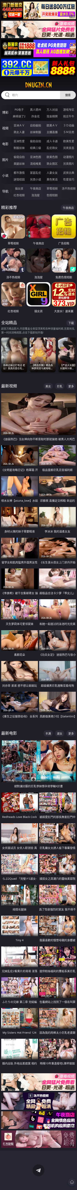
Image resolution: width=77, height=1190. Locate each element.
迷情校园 (19, 179)
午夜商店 (35, 188)
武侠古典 (68, 173)
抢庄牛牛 (68, 116)
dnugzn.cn (38, 85)
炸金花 (35, 116)
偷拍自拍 (35, 141)
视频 (5, 128)
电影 (5, 144)
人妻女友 (52, 173)
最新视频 (9, 386)
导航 (5, 191)
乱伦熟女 (52, 148)
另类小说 (35, 179)
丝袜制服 (35, 132)
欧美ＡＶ (52, 125)
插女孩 (19, 188)
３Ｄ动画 (68, 125)
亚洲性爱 (19, 141)
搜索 (68, 95)
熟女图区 (52, 163)
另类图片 (68, 163)
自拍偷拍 (35, 125)
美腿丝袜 (19, 163)
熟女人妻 (19, 132)
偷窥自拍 (19, 157)
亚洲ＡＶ (19, 125)
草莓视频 (52, 188)
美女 (48, 386)
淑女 (59, 733)
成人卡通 (52, 141)
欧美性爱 (68, 141)
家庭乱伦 (35, 173)
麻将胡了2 (19, 116)
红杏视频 (19, 195)
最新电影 (9, 733)
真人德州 (35, 109)
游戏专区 (68, 109)
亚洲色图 (35, 157)
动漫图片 (68, 157)
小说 (5, 175)
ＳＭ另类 (68, 132)
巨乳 (59, 386)
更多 (71, 386)
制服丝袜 (19, 148)
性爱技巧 (68, 179)
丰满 (48, 733)
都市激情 (19, 173)
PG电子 (19, 109)
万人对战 (52, 109)
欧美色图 (52, 157)
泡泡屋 (35, 195)
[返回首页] (72, 1182)
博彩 (5, 112)
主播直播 (52, 132)
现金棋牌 (52, 116)
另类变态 (68, 148)
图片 (5, 160)
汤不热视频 (69, 188)
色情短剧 (52, 195)
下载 (71, 323)
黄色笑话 (52, 179)
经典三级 (35, 148)
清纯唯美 (35, 163)
